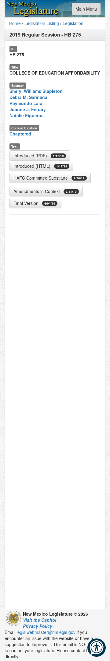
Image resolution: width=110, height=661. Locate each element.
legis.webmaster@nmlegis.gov (45, 632)
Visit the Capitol (39, 620)
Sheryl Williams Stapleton (36, 91)
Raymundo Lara (25, 103)
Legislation (73, 23)
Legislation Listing (41, 23)
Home (15, 23)
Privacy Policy (37, 626)
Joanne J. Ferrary (27, 109)
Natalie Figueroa (26, 115)
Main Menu (86, 10)
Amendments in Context (45, 191)
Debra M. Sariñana (28, 97)
